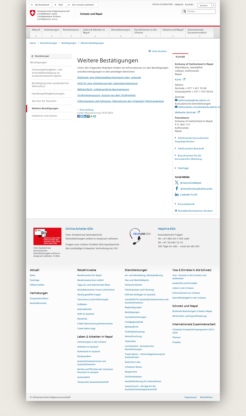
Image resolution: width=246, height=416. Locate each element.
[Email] (94, 116)
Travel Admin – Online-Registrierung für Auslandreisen (145, 356)
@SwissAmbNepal (190, 182)
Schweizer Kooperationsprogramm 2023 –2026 (193, 331)
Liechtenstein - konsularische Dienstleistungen (139, 348)
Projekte (176, 342)
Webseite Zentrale (185, 112)
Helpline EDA (167, 228)
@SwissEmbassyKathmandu (196, 188)
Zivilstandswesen (133, 376)
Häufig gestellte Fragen (89, 294)
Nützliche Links (132, 362)
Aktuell (36, 29)
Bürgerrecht (131, 372)
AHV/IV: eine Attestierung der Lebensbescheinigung (107, 83)
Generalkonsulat (38, 303)
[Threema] (88, 116)
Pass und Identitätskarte (137, 280)
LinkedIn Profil (188, 194)
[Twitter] (82, 116)
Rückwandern (84, 356)
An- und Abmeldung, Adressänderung (144, 275)
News (32, 275)
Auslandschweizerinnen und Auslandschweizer (91, 363)
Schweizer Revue (133, 367)
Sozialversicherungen (135, 317)
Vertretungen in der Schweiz (91, 342)
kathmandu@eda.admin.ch (194, 100)
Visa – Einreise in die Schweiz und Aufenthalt (189, 277)
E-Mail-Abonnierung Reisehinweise (95, 323)
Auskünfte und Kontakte (184, 283)
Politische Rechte (133, 285)
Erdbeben (82, 304)
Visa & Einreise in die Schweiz (145, 31)
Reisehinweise (71, 29)
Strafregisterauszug (135, 331)
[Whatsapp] (91, 116)
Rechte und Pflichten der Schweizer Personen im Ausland (95, 371)
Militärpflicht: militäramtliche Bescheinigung (103, 89)
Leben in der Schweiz (183, 288)
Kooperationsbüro (39, 298)
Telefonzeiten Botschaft (190, 148)
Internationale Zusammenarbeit (197, 31)
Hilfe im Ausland (85, 314)
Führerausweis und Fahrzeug (139, 290)
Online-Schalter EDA (79, 228)
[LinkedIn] (85, 116)
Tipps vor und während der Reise (93, 285)
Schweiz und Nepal (172, 29)
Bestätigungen (69, 43)
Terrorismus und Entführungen (92, 299)
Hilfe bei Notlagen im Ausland (140, 294)
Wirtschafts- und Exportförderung (189, 316)
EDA (61, 5)
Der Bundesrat (42, 5)
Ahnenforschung (133, 336)
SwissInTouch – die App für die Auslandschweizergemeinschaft (141, 388)
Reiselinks (82, 318)
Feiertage (183, 168)
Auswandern (83, 377)
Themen (176, 337)
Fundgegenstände (134, 322)
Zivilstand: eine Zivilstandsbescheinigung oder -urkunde (109, 77)
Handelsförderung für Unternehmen (143, 381)
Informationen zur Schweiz (186, 293)
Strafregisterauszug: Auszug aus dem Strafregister (106, 95)
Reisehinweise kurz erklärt (90, 280)
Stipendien (130, 341)
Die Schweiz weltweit (83, 5)
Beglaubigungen (133, 307)
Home (33, 43)
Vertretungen (51, 29)
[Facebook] (78, 116)
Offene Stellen (37, 285)
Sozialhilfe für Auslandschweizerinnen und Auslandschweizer (146, 301)
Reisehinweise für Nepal (89, 275)
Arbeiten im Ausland (87, 347)
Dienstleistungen (120, 29)
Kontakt (179, 56)
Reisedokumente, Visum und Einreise (95, 290)
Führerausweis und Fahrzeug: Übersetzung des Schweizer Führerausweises (120, 101)
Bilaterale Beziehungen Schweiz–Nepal (192, 311)
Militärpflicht (131, 327)
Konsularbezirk (186, 204)
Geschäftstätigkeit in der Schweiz (189, 298)
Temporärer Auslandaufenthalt (93, 382)
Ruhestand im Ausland (88, 351)
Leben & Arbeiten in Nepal (94, 31)
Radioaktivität (84, 309)
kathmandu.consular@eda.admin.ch (199, 107)
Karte (178, 79)
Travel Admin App (86, 328)
